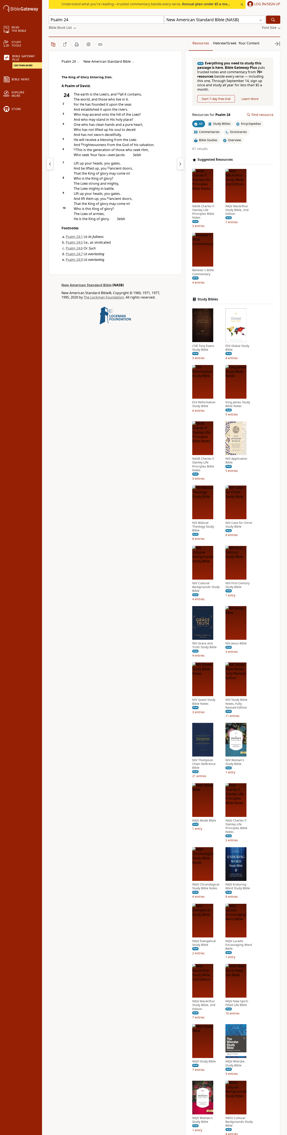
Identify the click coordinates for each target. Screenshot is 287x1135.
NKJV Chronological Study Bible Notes (205, 886)
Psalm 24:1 (74, 236)
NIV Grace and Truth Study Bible (204, 645)
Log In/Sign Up (267, 4)
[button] (263, 4)
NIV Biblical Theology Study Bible (203, 526)
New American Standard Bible (86, 285)
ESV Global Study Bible (237, 347)
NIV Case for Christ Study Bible (238, 524)
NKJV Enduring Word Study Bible (237, 886)
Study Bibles (207, 299)
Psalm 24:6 (74, 248)
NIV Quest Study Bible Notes (203, 701)
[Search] (273, 20)
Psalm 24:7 (74, 254)
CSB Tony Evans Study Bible (203, 347)
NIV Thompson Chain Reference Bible (204, 764)
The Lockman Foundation (104, 297)
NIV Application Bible (236, 460)
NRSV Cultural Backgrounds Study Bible (239, 1121)
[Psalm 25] (180, 164)
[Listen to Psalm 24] (100, 44)
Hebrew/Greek (225, 43)
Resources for (211, 115)
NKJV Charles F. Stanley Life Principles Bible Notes (236, 826)
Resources (200, 43)
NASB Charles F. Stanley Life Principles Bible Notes (203, 211)
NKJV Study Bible (204, 1061)
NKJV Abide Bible (204, 820)
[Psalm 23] (50, 164)
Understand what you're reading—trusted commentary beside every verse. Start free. (156, 4)
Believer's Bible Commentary (203, 272)
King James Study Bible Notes (237, 404)
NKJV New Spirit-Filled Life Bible (237, 1003)
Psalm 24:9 (74, 259)
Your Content (248, 43)
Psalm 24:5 (74, 242)
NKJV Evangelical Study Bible (204, 942)
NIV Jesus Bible (236, 643)
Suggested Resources (215, 159)
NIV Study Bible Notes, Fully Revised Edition (236, 703)
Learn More (250, 99)
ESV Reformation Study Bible (204, 404)
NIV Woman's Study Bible (234, 762)
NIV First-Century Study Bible (237, 585)
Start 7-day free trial (216, 99)
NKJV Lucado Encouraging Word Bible (238, 944)
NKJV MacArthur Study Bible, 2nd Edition (237, 209)
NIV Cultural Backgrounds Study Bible (206, 586)
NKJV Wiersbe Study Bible (235, 1063)
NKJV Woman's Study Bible (202, 1120)
